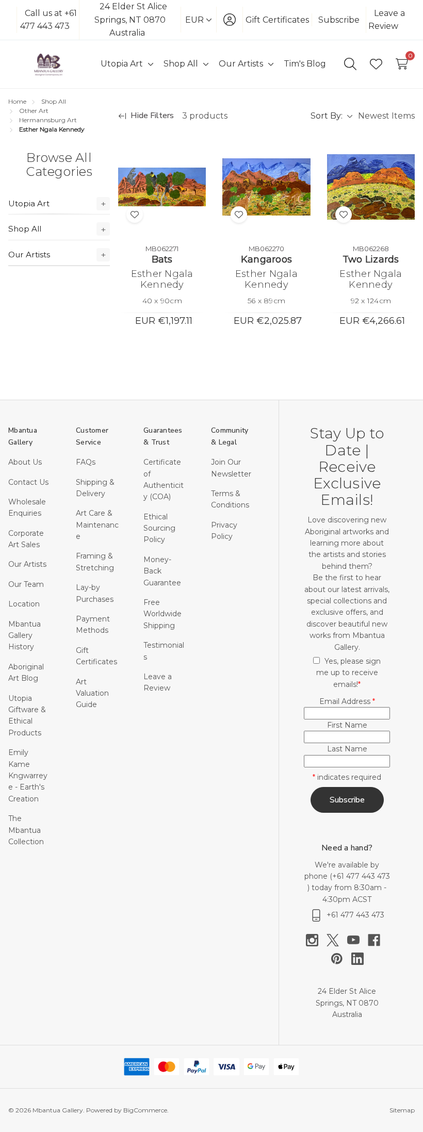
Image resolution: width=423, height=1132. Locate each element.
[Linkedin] (357, 959)
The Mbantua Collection (26, 830)
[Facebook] (378, 940)
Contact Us (28, 482)
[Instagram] (316, 940)
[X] (337, 940)
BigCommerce (145, 1110)
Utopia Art (29, 203)
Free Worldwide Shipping (162, 614)
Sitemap (402, 1110)
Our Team (26, 584)
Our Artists (29, 254)
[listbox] (386, 116)
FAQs (85, 462)
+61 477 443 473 (361, 876)
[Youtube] (357, 940)
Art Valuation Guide (92, 693)
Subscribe (339, 20)
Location (24, 604)
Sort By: (327, 116)
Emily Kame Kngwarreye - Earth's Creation (27, 775)
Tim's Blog (305, 64)
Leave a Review (386, 19)
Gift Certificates (277, 20)
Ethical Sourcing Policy (159, 528)
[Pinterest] (341, 959)
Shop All (24, 229)
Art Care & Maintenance (97, 524)
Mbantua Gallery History (24, 635)
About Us (25, 462)
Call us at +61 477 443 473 (48, 19)
